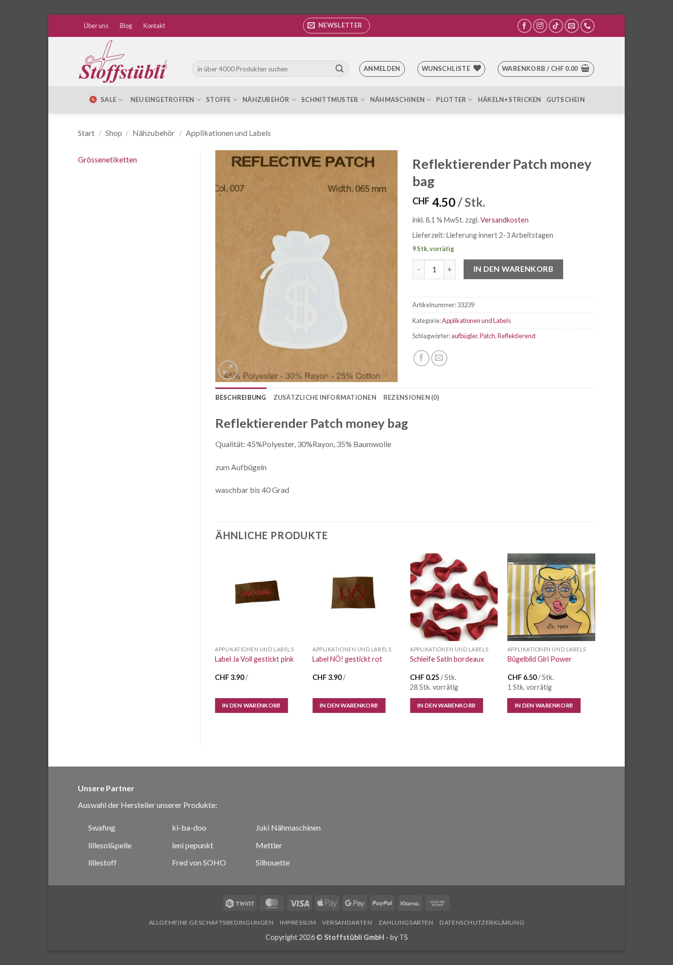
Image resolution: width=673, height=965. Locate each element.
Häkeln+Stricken (509, 99)
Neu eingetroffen (163, 99)
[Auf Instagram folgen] (540, 26)
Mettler (269, 845)
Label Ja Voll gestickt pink (254, 659)
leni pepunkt (192, 845)
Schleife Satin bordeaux (447, 659)
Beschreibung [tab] (241, 397)
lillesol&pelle (110, 845)
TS (403, 937)
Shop (113, 132)
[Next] (594, 642)
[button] (336, 25)
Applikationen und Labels (228, 132)
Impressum (298, 922)
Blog (126, 26)
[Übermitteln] (339, 69)
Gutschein (565, 99)
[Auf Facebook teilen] (421, 358)
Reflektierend (517, 336)
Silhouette (273, 862)
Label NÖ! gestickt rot (347, 659)
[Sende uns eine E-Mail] (572, 26)
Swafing (101, 827)
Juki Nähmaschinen (288, 827)
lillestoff (102, 862)
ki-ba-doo (189, 827)
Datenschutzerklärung (481, 922)
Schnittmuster (329, 99)
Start (86, 132)
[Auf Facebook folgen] (524, 26)
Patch (487, 336)
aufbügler (464, 336)
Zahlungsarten (406, 922)
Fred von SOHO (199, 862)
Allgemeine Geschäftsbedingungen (211, 922)
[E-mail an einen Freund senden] (439, 358)
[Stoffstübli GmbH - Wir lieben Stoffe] (124, 61)
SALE (108, 99)
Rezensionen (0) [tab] (411, 397)
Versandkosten (504, 220)
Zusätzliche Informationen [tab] (324, 397)
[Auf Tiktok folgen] (556, 26)
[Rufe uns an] (587, 26)
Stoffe (218, 99)
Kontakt (154, 26)
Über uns (96, 26)
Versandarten (347, 922)
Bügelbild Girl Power (539, 659)
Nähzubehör (266, 99)
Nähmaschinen (397, 99)
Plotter (451, 99)
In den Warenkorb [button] (251, 705)
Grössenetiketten (107, 159)
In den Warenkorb (513, 268)
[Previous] (215, 642)
